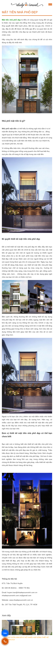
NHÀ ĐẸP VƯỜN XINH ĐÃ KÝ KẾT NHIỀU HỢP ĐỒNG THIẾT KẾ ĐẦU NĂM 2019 (26, 639)
